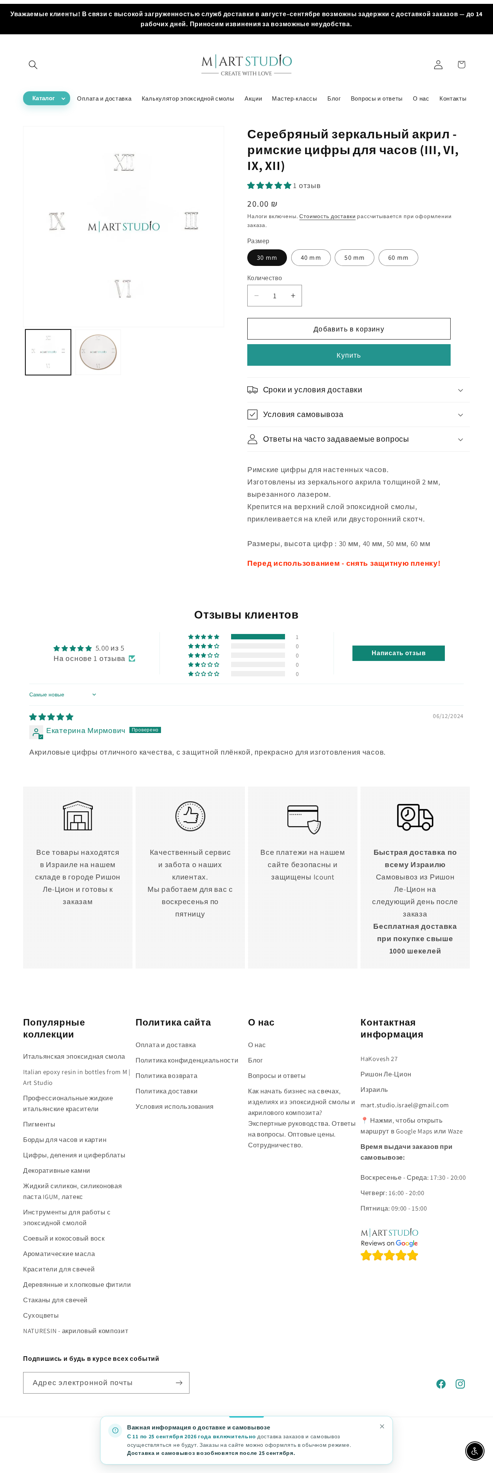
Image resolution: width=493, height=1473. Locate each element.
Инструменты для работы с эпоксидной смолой (67, 1217)
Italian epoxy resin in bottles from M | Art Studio (77, 1077)
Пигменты (39, 1124)
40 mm (311, 257)
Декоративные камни (57, 1170)
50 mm (354, 257)
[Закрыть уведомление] (382, 1426)
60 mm (398, 257)
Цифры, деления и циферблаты (74, 1155)
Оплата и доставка (166, 1045)
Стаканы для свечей (55, 1300)
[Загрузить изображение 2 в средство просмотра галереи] (98, 352)
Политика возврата (166, 1075)
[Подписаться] (179, 1383)
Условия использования (175, 1106)
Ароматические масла (59, 1253)
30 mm (267, 257)
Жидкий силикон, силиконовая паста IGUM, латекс (72, 1191)
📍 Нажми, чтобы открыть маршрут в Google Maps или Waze (412, 1125)
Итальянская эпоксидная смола (74, 1056)
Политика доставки (167, 1091)
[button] (33, 64)
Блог (255, 1060)
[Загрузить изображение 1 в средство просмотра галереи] (48, 352)
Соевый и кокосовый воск (64, 1238)
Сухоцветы (41, 1315)
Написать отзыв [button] (399, 653)
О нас (257, 1045)
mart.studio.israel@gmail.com (405, 1105)
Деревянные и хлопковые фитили (77, 1284)
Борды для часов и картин (64, 1139)
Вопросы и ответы (277, 1075)
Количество (264, 278)
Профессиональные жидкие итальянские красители (68, 1103)
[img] (51, 717)
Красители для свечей (59, 1269)
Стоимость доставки (327, 216)
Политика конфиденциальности (187, 1060)
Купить (349, 355)
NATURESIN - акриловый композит (76, 1331)
